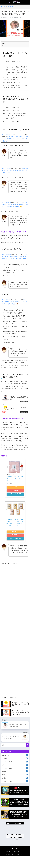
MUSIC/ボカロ (14, 755)
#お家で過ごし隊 (11, 138)
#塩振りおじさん (23, 204)
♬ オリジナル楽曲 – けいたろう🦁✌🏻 (12, 206)
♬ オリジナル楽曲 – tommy (18, 258)
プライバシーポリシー (19, 851)
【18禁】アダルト (14, 758)
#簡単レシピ (12, 170)
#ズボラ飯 (16, 204)
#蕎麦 (23, 168)
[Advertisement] (15, 630)
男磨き (14, 778)
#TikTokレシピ (8, 301)
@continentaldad (8, 64)
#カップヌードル (11, 136)
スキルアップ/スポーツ (14, 768)
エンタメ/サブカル (15, 761)
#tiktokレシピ (20, 170)
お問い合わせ (9, 851)
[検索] (27, 745)
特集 (14, 774)
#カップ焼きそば (8, 204)
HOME (15, 849)
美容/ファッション (14, 781)
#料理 (11, 256)
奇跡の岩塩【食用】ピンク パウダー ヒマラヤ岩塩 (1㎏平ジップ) (14, 479)
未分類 (14, 771)
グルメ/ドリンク (13, 697)
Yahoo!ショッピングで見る (15, 493)
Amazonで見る (15, 486)
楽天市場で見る (15, 490)
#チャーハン (19, 136)
